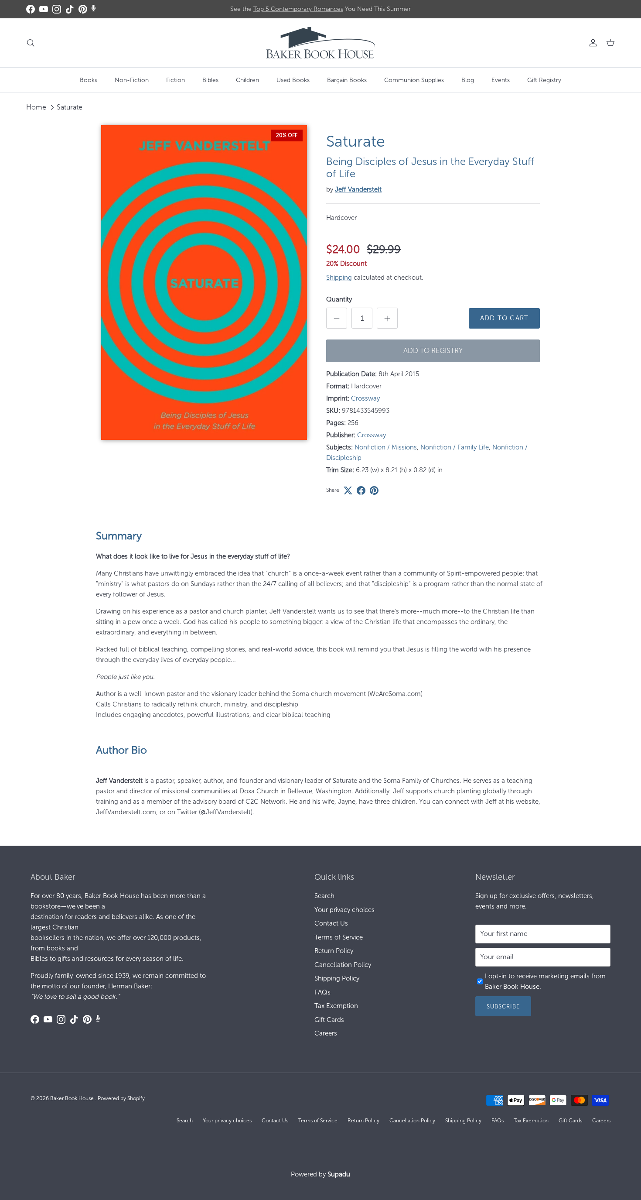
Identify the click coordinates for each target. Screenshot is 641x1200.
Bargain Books (347, 80)
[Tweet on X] (348, 490)
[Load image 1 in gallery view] (204, 282)
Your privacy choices (344, 910)
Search (324, 896)
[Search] (30, 42)
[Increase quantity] (387, 318)
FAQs (322, 992)
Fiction (175, 80)
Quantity (339, 299)
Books (88, 80)
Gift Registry (544, 80)
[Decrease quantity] (336, 318)
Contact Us (331, 923)
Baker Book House (72, 1098)
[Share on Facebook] (361, 490)
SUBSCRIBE (503, 1006)
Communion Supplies (414, 80)
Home (36, 107)
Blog (467, 80)
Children (247, 80)
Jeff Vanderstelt (358, 189)
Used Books (293, 80)
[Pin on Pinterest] (374, 490)
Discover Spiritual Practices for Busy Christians (321, 9)
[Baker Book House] (320, 42)
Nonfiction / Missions (386, 447)
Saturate (69, 107)
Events (500, 80)
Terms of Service (338, 937)
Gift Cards (329, 1020)
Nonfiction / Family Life (454, 447)
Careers (325, 1033)
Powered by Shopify (121, 1098)
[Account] (591, 42)
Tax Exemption (336, 1006)
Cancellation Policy (342, 965)
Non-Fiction (132, 80)
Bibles (210, 80)
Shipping (339, 277)
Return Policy (333, 951)
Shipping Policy (336, 978)
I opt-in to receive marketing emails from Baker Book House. (545, 981)
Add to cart (504, 318)
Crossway (365, 398)
